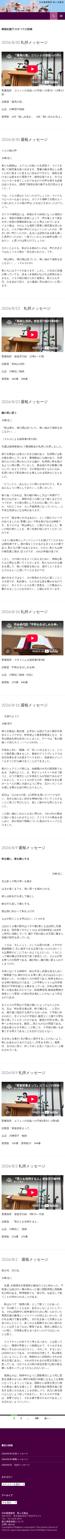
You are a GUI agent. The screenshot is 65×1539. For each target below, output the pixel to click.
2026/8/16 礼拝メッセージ (25, 611)
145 (37, 1418)
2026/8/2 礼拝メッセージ (24, 1166)
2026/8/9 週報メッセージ (24, 847)
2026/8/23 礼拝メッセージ (26, 308)
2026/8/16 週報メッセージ (25, 705)
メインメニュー (61, 16)
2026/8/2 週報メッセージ (25, 1259)
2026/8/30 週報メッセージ (25, 139)
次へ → (47, 1418)
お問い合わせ (8, 1524)
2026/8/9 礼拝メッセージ (24, 1072)
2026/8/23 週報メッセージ (25, 401)
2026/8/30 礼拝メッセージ (25, 42)
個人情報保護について (13, 1521)
